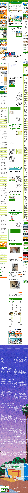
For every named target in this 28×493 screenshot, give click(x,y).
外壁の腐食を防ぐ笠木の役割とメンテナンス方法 (4, 170)
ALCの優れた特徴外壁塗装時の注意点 (3, 232)
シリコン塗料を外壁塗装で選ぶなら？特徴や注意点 (4, 133)
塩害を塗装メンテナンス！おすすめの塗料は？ (3, 226)
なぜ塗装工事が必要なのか (4, 96)
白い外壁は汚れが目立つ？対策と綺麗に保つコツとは (25, 199)
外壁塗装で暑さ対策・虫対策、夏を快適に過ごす (20, 432)
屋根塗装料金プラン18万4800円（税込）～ (19, 356)
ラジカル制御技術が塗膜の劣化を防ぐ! (13, 65)
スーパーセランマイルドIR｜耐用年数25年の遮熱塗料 (21, 442)
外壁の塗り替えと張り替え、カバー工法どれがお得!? (25, 106)
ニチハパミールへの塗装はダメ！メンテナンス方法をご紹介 (7, 453)
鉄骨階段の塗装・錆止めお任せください (4, 199)
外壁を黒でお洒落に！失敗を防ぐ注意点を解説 (25, 197)
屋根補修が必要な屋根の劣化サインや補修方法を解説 (21, 410)
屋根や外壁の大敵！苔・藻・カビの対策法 (25, 168)
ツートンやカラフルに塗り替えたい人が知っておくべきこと (26, 32)
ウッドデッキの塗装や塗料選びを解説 (3, 203)
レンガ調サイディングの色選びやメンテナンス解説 (4, 143)
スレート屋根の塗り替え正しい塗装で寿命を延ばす (4, 180)
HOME (9, 11)
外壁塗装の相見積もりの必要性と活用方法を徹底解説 (6, 418)
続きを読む (18, 279)
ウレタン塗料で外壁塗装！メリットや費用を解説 (3, 131)
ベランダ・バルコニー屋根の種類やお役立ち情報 (4, 213)
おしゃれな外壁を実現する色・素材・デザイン (25, 191)
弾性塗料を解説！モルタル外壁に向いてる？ (25, 207)
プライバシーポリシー (3, 256)
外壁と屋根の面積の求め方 (4, 234)
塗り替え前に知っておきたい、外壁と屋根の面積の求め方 (7, 432)
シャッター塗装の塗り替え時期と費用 (3, 207)
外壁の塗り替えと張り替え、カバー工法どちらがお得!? (7, 394)
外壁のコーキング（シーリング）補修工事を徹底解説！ (21, 384)
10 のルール (2, 356)
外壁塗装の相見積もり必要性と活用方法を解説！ (25, 87)
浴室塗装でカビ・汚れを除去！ (3, 205)
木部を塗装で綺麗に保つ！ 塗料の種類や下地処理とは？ (7, 452)
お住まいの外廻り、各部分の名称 (4, 395)
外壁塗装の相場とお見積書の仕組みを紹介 (25, 89)
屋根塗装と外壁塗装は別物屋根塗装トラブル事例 (4, 153)
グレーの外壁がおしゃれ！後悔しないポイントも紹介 (25, 195)
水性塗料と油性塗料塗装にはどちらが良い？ (25, 151)
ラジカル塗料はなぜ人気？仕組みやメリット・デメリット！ (7, 474)
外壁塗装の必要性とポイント (18, 368)
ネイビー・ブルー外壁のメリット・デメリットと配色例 (7, 463)
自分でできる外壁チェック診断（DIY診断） (5, 391)
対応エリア (2, 361)
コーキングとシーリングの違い (4, 230)
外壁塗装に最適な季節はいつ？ (4, 126)
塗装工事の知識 (3, 94)
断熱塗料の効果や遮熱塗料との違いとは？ (25, 176)
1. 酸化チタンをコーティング (12, 67)
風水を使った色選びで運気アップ (26, 22)
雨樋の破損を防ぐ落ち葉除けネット (3, 176)
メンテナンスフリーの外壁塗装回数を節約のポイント (25, 110)
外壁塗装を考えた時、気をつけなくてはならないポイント (7, 416)
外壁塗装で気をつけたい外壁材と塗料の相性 (4, 238)
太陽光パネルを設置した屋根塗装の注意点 (25, 170)
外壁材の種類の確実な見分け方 (25, 108)
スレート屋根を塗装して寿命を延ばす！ (19, 428)
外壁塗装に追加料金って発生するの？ (25, 85)
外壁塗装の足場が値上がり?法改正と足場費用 (26, 135)
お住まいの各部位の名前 (4, 120)
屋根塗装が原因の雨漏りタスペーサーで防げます (4, 182)
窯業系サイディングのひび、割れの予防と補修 (25, 145)
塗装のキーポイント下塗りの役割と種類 (25, 120)
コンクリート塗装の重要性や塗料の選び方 (3, 209)
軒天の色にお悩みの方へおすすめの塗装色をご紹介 (4, 166)
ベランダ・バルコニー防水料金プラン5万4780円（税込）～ (21, 359)
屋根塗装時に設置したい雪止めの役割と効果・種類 (4, 174)
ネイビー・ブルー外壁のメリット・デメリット (25, 193)
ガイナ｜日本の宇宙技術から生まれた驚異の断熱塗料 (21, 456)
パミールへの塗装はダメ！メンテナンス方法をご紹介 (25, 174)
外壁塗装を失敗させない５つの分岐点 (25, 83)
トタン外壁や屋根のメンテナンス (3, 188)
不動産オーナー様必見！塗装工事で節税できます (25, 131)
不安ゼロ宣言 (2, 359)
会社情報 (2, 360)
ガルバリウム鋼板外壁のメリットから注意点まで (25, 112)
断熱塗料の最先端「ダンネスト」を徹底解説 (25, 178)
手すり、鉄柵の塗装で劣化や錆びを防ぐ (3, 201)
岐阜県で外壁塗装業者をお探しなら (4, 363)
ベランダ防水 (3, 37)
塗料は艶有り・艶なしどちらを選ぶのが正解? (25, 149)
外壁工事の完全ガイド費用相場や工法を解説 (3, 110)
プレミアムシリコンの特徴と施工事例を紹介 (25, 211)
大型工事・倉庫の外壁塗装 (18, 429)
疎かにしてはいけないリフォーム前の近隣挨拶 (25, 99)
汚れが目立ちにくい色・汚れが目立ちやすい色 (26, 25)
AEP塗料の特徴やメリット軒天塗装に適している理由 (25, 218)
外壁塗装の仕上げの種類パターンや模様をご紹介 (25, 209)
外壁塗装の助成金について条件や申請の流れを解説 (20, 381)
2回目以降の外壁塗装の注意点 (25, 116)
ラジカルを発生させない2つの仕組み (13, 66)
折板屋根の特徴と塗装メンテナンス (3, 190)
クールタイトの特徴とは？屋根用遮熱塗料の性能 (25, 213)
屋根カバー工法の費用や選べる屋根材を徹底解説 (4, 118)
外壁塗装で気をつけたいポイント (4, 155)
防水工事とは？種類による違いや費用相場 (4, 216)
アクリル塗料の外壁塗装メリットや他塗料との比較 (4, 129)
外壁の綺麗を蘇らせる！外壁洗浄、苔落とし (25, 166)
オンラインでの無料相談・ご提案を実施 (25, 77)
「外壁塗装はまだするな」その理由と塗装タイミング (4, 107)
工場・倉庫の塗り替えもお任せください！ (25, 68)
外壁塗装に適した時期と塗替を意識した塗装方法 (4, 124)
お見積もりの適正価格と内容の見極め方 (25, 93)
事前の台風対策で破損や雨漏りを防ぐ (25, 180)
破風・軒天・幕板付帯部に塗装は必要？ (3, 159)
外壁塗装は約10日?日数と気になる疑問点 (25, 97)
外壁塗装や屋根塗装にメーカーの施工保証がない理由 (25, 128)
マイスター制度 (2, 357)
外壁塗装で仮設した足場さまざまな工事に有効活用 (25, 133)
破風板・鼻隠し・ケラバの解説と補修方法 (4, 162)
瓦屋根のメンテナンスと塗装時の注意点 (4, 193)
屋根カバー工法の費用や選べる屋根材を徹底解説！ (20, 372)
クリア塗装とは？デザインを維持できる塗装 (4, 135)
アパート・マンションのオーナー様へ (25, 70)
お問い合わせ (2, 258)
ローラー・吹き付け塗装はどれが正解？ (25, 162)
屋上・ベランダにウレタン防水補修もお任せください (4, 220)
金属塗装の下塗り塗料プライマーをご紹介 (25, 122)
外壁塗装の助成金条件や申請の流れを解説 (25, 81)
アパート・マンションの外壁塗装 (18, 430)
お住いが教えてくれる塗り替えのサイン (3, 101)
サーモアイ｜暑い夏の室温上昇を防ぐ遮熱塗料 (20, 441)
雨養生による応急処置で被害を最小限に (25, 182)
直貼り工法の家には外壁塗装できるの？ (25, 147)
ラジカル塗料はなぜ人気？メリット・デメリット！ (25, 215)
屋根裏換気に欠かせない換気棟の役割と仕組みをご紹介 (7, 450)
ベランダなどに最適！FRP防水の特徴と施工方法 (4, 218)
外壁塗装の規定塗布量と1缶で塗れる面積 (25, 164)
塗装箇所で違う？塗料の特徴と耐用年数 (25, 118)
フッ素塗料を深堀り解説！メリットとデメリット (25, 205)
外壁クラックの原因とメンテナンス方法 (3, 141)
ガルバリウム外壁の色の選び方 (25, 114)
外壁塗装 (3, 31)
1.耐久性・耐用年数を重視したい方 (13, 70)
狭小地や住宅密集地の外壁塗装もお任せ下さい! (4, 184)
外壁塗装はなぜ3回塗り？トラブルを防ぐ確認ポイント (7, 417)
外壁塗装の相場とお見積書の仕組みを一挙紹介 (20, 360)
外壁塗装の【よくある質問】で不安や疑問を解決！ (6, 368)
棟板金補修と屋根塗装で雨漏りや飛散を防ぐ (4, 211)
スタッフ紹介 (2, 252)
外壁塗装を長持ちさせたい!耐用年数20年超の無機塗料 (25, 126)
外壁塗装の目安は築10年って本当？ (3, 103)
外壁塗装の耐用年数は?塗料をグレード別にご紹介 (4, 122)
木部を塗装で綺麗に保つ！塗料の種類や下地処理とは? (26, 172)
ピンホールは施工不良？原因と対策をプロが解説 (4, 147)
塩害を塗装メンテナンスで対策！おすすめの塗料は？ (6, 451)
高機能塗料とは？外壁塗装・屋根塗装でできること (4, 151)
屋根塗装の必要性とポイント (18, 369)
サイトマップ (2, 260)
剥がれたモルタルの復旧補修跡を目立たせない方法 (4, 145)
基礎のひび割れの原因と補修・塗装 (25, 184)
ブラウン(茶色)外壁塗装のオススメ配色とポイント (26, 203)
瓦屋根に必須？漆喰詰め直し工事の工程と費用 (20, 393)
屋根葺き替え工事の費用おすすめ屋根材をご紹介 (4, 116)
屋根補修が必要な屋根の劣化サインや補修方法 (4, 178)
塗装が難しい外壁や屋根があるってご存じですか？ (25, 143)
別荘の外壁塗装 (16, 431)
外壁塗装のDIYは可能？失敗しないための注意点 (26, 141)
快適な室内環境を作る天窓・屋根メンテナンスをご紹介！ (21, 404)
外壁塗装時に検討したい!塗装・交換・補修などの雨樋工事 (21, 406)
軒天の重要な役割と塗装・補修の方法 (3, 164)
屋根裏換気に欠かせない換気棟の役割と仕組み (4, 224)
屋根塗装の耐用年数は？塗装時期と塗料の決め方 (25, 189)
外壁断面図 (2, 236)
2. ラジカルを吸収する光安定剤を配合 (13, 68)
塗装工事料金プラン (19, 1)
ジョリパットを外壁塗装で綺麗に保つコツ (25, 160)
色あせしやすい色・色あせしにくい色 (26, 28)
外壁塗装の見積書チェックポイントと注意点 (25, 91)
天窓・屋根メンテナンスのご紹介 (3, 168)
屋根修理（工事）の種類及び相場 (3, 114)
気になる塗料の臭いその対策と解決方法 (25, 102)
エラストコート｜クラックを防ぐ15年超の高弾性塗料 (21, 451)
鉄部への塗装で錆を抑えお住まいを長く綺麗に (4, 197)
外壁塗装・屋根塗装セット (3, 35)
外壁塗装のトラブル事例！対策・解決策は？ (25, 186)
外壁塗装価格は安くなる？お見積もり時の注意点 (3, 112)
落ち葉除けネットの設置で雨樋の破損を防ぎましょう (21, 409)
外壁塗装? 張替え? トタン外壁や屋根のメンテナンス (20, 387)
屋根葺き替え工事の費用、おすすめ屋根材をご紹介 (20, 371)
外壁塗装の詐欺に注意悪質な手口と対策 (25, 95)
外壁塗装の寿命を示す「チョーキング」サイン (4, 139)
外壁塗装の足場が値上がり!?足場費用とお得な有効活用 (21, 433)
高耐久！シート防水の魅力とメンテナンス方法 (4, 222)
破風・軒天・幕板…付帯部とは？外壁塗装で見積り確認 (21, 398)
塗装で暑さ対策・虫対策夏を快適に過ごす (4, 137)
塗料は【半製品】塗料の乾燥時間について (4, 228)
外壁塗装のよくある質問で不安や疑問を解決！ (25, 79)
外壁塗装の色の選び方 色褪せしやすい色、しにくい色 (6, 371)
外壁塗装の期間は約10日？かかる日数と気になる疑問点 (7, 378)
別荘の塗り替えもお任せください (25, 72)
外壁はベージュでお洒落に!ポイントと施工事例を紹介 (25, 201)
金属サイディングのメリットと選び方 (3, 186)
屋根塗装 (3, 33)
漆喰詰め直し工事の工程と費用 (25, 157)
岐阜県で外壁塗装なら (3, 254)
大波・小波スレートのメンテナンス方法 (3, 240)
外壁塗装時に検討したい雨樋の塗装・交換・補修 (4, 172)
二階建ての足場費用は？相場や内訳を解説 (25, 137)
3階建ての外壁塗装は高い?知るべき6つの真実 (25, 104)
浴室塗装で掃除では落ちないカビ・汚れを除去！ (20, 418)
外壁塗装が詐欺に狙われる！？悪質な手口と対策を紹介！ (7, 419)
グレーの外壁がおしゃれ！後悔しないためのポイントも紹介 (7, 464)
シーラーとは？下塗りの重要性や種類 (25, 124)
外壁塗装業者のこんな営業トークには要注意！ (25, 139)
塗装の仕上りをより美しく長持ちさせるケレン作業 (4, 149)
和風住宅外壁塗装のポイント (25, 155)
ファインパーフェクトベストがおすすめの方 (14, 69)
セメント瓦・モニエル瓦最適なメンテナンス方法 (4, 195)
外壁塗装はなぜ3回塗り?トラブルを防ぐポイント (4, 157)
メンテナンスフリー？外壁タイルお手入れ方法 (25, 153)
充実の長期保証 (2, 358)
